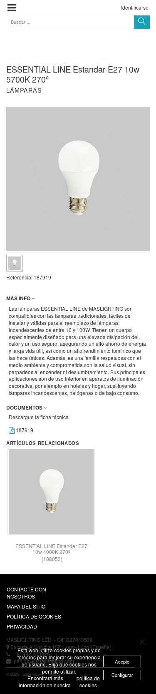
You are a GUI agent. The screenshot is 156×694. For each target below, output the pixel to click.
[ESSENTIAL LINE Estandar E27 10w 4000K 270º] (51, 491)
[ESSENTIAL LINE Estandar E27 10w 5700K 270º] (14, 263)
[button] (12, 7)
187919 (24, 429)
